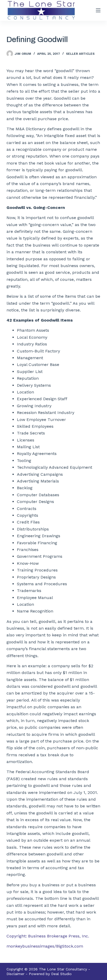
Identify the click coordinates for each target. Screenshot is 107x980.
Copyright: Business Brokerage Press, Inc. (47, 936)
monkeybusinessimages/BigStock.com (44, 946)
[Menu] (98, 10)
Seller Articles (80, 54)
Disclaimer (15, 974)
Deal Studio (61, 974)
